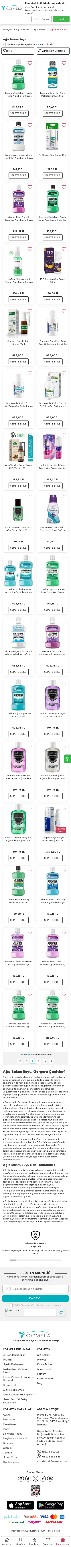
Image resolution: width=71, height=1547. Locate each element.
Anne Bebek (44, 1369)
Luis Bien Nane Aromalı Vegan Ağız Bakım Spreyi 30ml (18, 280)
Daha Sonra (41, 19)
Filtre (9, 50)
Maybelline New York (15, 1438)
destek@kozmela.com (55, 1461)
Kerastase (9, 1424)
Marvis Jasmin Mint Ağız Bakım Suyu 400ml (52, 715)
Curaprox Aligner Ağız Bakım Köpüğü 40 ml (52, 839)
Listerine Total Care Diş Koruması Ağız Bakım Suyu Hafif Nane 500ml (18, 218)
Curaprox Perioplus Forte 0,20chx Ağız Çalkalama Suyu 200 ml (18, 405)
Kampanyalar (45, 1378)
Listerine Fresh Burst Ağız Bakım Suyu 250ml (18, 901)
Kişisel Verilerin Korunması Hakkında (18, 1378)
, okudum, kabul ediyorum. (38, 1305)
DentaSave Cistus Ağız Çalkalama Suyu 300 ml (52, 528)
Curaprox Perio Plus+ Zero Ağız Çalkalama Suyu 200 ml (52, 343)
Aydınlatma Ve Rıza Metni (15, 1370)
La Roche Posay (12, 1433)
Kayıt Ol (35, 1298)
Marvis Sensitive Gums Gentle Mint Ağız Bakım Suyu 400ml (18, 777)
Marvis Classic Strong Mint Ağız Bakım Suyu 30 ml (18, 528)
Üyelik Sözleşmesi (13, 1364)
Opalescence (11, 1462)
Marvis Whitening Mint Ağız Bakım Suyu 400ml (52, 777)
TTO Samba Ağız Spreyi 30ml (52, 280)
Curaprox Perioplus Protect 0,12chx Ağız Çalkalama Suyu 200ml (52, 405)
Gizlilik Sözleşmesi (13, 1389)
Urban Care (10, 1457)
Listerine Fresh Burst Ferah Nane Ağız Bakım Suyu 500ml (18, 94)
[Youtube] (50, 1478)
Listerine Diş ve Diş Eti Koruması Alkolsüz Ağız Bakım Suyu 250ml (18, 1025)
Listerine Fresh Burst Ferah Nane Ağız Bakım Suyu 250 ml (52, 218)
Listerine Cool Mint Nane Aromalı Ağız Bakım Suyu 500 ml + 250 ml (18, 591)
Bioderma (9, 1419)
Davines (8, 1443)
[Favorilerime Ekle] (30, 63)
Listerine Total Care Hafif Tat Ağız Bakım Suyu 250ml (18, 963)
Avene (7, 1414)
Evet (61, 19)
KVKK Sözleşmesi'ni (24, 1305)
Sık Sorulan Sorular (14, 1354)
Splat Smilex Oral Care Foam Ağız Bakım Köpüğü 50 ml (52, 467)
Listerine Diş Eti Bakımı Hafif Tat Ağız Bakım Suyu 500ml (52, 1025)
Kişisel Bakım (22, 29)
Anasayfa (6, 29)
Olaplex (7, 1447)
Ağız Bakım (39, 29)
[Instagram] (21, 1478)
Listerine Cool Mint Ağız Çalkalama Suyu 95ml (52, 94)
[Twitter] (35, 1478)
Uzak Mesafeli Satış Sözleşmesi (15, 1401)
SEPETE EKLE (18, 113)
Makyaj (41, 1359)
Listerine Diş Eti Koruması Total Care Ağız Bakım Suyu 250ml (52, 591)
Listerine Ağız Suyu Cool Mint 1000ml (18, 715)
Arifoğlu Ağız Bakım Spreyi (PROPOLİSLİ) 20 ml (18, 466)
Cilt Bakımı (43, 1354)
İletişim (7, 1359)
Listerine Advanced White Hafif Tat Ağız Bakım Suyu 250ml (18, 156)
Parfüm (41, 1373)
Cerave (7, 1452)
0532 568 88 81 (51, 1456)
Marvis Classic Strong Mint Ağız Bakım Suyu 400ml (18, 839)
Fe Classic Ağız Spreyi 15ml (52, 155)
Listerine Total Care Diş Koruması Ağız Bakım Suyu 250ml (52, 963)
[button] (13, 1260)
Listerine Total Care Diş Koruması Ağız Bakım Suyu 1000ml (52, 653)
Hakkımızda (10, 1385)
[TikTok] (28, 1478)
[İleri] (45, 1061)
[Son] (51, 1061)
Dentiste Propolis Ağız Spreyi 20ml (18, 342)
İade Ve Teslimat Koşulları (18, 1394)
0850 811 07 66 (51, 1451)
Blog (40, 1383)
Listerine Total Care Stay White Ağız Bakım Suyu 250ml (53, 901)
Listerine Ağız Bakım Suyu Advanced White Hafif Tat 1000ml (18, 653)
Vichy (6, 1429)
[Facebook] (43, 1478)
